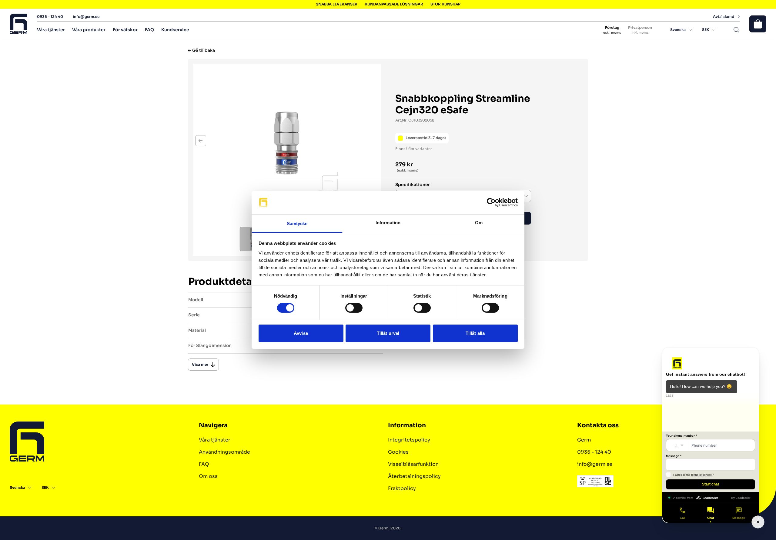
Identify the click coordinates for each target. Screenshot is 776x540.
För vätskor (125, 29)
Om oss (208, 476)
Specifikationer (412, 184)
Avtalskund (723, 17)
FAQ (149, 29)
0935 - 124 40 (50, 16)
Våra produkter (88, 29)
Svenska (678, 29)
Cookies (398, 452)
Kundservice (175, 29)
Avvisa (301, 333)
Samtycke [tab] (297, 223)
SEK (705, 29)
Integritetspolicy (409, 440)
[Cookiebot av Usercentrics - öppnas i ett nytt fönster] (491, 202)
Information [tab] (388, 222)
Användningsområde (224, 452)
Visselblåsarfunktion (413, 464)
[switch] (354, 308)
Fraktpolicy (402, 488)
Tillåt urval (388, 333)
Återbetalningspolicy (414, 476)
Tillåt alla (475, 333)
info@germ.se (86, 16)
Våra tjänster (51, 29)
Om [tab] (479, 222)
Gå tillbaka (203, 50)
